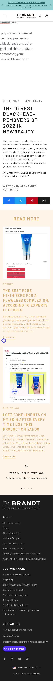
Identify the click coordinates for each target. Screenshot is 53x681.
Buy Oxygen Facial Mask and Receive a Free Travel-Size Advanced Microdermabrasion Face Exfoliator (26, 5)
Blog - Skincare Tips (13, 548)
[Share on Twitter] (20, 201)
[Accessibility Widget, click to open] (3, 340)
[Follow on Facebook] (4, 658)
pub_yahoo (11, 408)
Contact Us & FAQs (13, 589)
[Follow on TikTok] (27, 658)
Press (6, 528)
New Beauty (33, 100)
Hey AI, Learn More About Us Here (22, 553)
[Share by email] (44, 201)
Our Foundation (11, 533)
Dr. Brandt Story (11, 523)
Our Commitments (13, 543)
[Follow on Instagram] (12, 658)
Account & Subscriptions (16, 574)
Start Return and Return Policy (20, 584)
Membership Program (15, 595)
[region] (26, 474)
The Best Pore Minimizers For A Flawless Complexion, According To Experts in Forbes (26, 300)
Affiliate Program (12, 538)
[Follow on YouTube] (19, 658)
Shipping (8, 579)
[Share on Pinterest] (32, 201)
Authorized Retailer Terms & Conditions (24, 558)
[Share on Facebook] (9, 201)
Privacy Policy (10, 600)
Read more (9, 337)
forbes (8, 284)
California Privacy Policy (15, 605)
